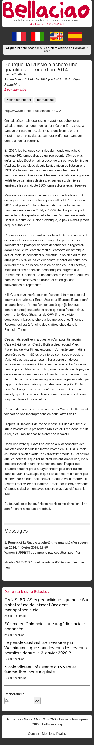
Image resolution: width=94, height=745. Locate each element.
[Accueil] (47, 8)
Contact (33, 733)
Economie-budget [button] (19, 99)
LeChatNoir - (63, 79)
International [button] (45, 99)
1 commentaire (15, 89)
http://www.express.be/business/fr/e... (31, 111)
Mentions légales (54, 733)
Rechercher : (14, 694)
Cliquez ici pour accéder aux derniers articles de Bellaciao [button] (47, 49)
